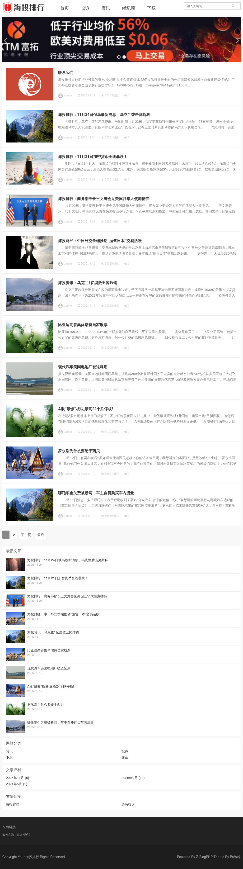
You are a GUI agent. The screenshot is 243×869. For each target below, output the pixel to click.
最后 (40, 534)
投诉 (85, 8)
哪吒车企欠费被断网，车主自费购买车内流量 (96, 492)
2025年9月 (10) (133, 777)
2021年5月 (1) (16, 783)
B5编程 (235, 856)
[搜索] (233, 5)
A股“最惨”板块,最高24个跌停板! (85, 408)
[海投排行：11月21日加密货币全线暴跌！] (29, 183)
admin (68, 95)
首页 (64, 8)
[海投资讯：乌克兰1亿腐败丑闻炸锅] (29, 309)
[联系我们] (29, 99)
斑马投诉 (128, 804)
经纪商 (128, 8)
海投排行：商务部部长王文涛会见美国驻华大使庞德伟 (103, 198)
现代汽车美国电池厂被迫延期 (82, 366)
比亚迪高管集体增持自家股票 (82, 324)
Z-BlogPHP (204, 856)
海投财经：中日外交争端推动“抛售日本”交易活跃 (100, 240)
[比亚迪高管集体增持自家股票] (29, 351)
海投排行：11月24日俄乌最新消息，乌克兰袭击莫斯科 (104, 114)
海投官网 (12, 804)
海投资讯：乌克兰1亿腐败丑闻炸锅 (87, 282)
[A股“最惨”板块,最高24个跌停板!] (29, 435)
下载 (151, 8)
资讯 (106, 8)
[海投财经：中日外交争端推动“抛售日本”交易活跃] (29, 267)
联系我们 (65, 72)
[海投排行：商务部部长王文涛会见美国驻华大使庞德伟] (29, 225)
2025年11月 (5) (17, 777)
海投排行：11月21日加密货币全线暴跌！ (92, 156)
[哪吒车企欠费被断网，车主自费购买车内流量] (29, 519)
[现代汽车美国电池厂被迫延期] (29, 393)
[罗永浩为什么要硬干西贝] (29, 477)
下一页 (26, 534)
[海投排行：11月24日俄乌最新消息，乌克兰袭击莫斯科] (29, 141)
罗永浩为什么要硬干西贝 (79, 450)
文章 (125, 757)
